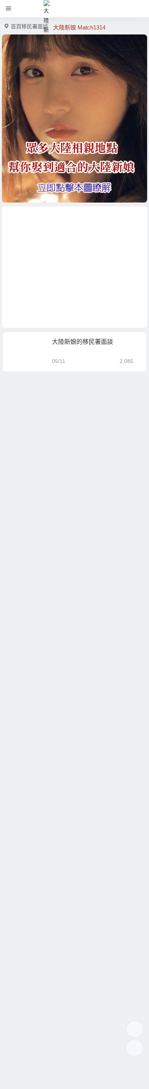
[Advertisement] (74, 267)
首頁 (16, 26)
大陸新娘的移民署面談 (82, 341)
